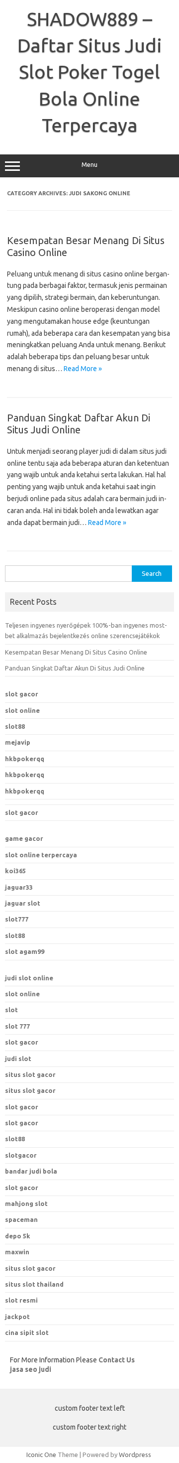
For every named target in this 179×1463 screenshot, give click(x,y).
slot (11, 1009)
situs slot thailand (34, 1284)
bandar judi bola (31, 1171)
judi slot (18, 1058)
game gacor (24, 838)
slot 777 (17, 1026)
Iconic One (41, 1454)
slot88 (15, 726)
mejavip (17, 742)
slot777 (16, 919)
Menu (89, 164)
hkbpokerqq (24, 758)
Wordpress (135, 1454)
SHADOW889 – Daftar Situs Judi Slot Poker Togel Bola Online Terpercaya (89, 71)
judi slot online (29, 977)
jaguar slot (22, 903)
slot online (22, 710)
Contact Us (116, 1360)
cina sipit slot (27, 1332)
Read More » (83, 369)
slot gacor (21, 693)
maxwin (17, 1251)
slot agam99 (24, 951)
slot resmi (21, 1300)
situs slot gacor (30, 1074)
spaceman (21, 1219)
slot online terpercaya (41, 854)
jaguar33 (19, 887)
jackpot (17, 1316)
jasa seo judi (30, 1369)
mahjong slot (26, 1203)
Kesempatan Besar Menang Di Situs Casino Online (76, 652)
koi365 (15, 870)
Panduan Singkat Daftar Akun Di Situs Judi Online (78, 423)
